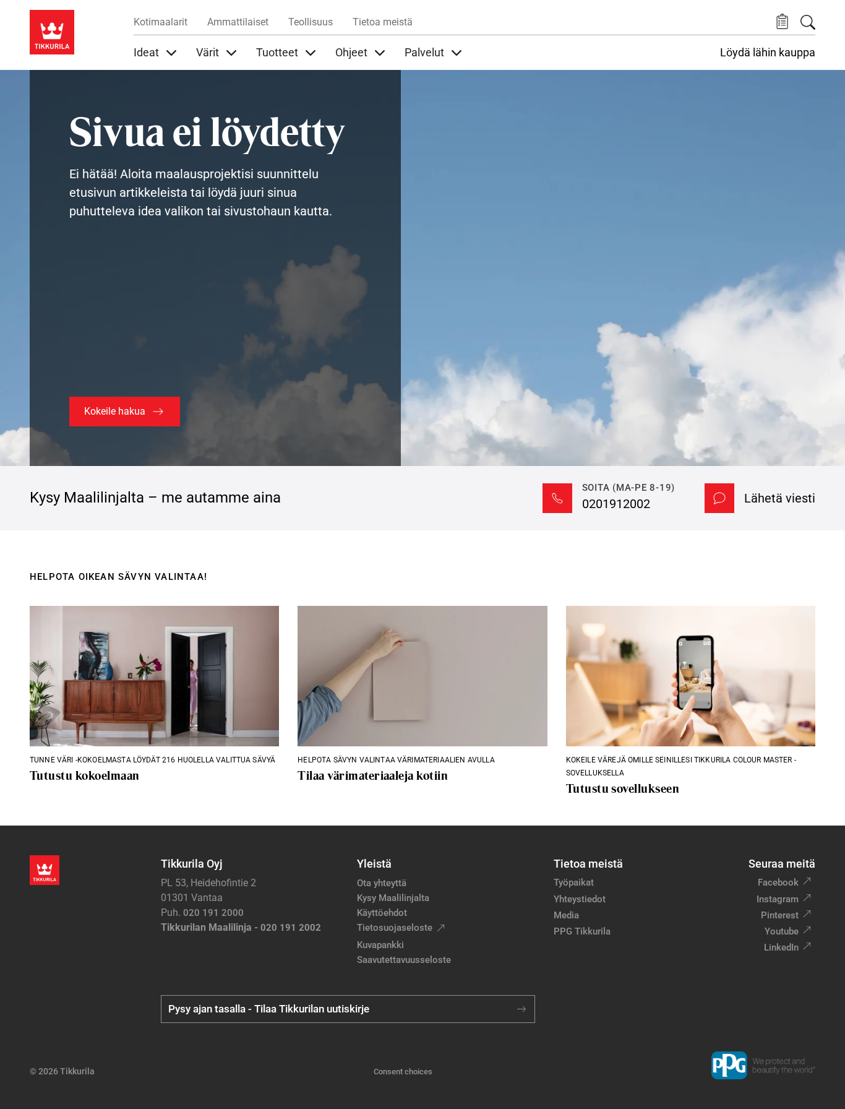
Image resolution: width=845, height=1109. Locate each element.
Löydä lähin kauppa (767, 52)
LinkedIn (781, 947)
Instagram (778, 899)
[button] (782, 22)
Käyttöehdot (382, 912)
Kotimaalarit (160, 22)
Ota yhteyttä (381, 883)
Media (566, 915)
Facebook (778, 882)
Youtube (782, 931)
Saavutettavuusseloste (404, 959)
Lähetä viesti (779, 498)
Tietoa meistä (383, 22)
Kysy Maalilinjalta (393, 898)
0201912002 (616, 503)
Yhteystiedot (580, 899)
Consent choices (403, 1071)
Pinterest (780, 915)
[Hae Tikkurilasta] (807, 22)
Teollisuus (310, 22)
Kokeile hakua (114, 411)
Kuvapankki (380, 945)
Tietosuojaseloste (394, 927)
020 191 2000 (213, 912)
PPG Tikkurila (582, 931)
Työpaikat (574, 882)
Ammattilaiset (237, 22)
